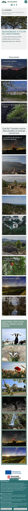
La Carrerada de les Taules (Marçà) (12, 179)
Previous (2, 19)
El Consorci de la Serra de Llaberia (11, 106)
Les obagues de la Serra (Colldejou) (11, 219)
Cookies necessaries (6, 502)
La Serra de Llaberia (9, 61)
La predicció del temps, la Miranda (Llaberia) (12, 138)
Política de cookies (14, 479)
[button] (14, 337)
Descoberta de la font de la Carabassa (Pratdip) (12, 199)
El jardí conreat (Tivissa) (11, 278)
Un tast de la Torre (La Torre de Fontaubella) (11, 158)
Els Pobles (6, 83)
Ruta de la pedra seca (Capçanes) (11, 239)
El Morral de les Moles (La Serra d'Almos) (12, 259)
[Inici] (14, 2)
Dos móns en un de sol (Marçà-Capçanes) (11, 300)
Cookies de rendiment (7, 493)
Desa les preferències (6, 508)
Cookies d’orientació (6, 498)
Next (25, 19)
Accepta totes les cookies (20, 509)
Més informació (9, 491)
